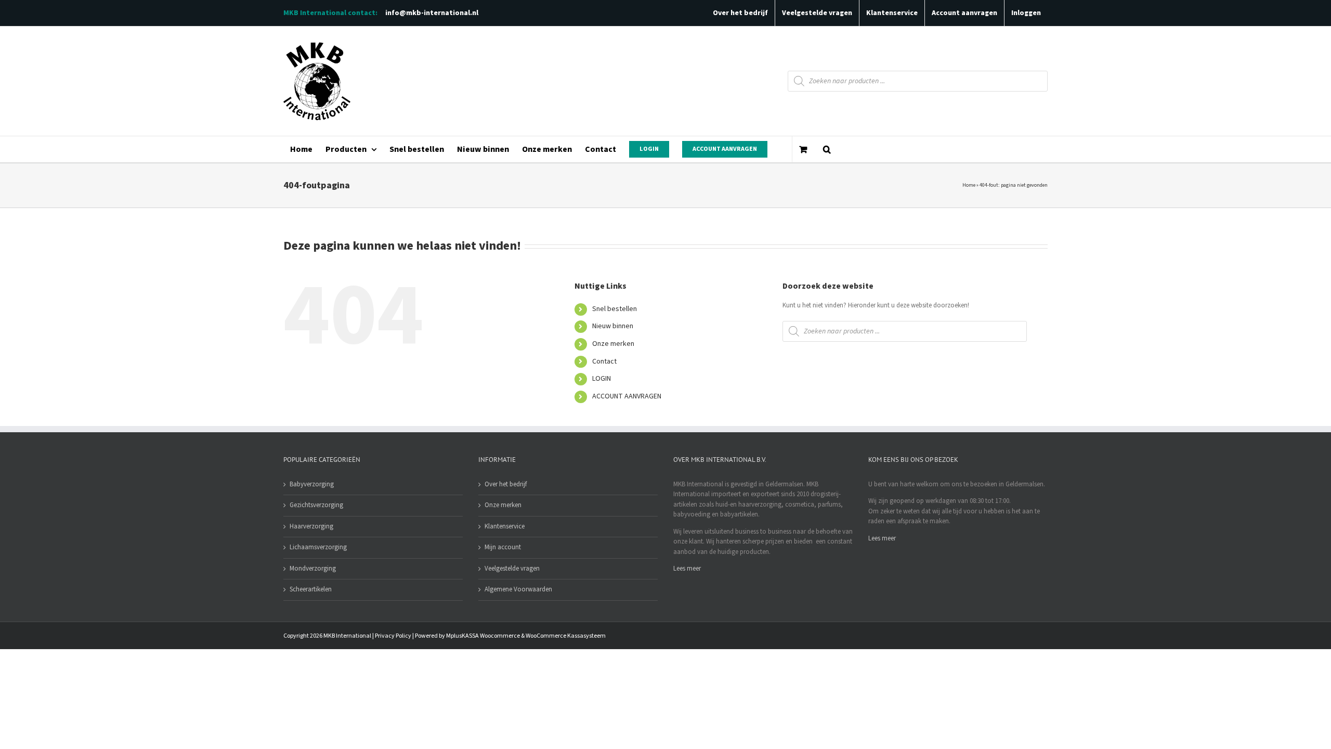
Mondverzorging (313, 568)
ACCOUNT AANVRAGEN (626, 396)
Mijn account (503, 547)
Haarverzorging (311, 526)
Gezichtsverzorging (316, 505)
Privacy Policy (393, 635)
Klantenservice (505, 526)
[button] (826, 149)
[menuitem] (301, 149)
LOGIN (601, 378)
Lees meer (687, 568)
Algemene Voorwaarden (518, 589)
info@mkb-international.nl (431, 13)
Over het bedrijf (506, 484)
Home (968, 185)
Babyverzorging (312, 484)
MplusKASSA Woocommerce (483, 635)
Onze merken (613, 344)
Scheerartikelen (311, 589)
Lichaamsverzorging (318, 547)
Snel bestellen (614, 309)
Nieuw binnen (612, 326)
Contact (604, 361)
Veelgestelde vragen (512, 568)
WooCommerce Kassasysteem (566, 635)
